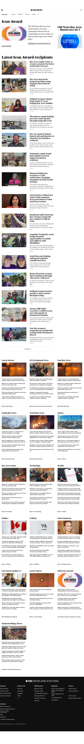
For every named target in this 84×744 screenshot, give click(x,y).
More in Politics (6, 564)
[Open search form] (81, 10)
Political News (4, 688)
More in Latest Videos (36, 617)
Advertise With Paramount (7, 709)
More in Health (62, 511)
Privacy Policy (73, 688)
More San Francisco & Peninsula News (41, 406)
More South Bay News (8, 459)
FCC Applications (57, 697)
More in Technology (35, 511)
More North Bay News (36, 459)
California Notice (73, 691)
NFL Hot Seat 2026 (5, 693)
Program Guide (38, 691)
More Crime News (7, 511)
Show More (27, 349)
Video (34, 14)
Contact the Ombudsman (7, 719)
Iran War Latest (4, 691)
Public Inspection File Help (58, 694)
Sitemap (36, 700)
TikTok (19, 695)
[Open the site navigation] (13, 10)
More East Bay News (63, 406)
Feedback (3, 717)
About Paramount (5, 706)
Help (1, 714)
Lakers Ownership (5, 695)
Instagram (20, 693)
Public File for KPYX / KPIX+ (58, 691)
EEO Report (55, 700)
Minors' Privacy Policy (75, 698)
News (13, 14)
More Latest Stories (7, 406)
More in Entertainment (64, 564)
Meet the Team (38, 688)
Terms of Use (72, 695)
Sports (27, 14)
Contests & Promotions (40, 693)
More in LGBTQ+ (34, 564)
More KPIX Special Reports (9, 617)
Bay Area (4, 14)
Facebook (20, 691)
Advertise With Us (39, 695)
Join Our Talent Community (4, 711)
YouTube (19, 688)
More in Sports (62, 459)
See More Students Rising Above (11, 669)
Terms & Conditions (40, 698)
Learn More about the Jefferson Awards (69, 617)
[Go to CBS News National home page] (36, 10)
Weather (20, 14)
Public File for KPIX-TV (58, 688)
